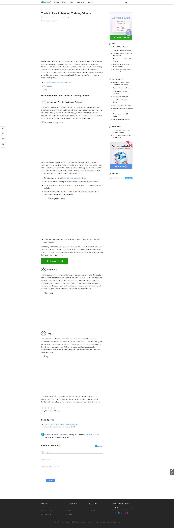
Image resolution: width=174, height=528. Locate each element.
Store (71, 2)
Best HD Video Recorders (120, 96)
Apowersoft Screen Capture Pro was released (122, 71)
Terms (89, 522)
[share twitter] (118, 513)
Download (56, 261)
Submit (50, 481)
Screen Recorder (89, 434)
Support (90, 2)
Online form (68, 510)
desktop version (64, 247)
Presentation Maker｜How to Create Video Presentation (121, 84)
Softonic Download (46, 510)
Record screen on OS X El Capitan (120, 115)
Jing (45, 90)
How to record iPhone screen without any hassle (61, 424)
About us (91, 507)
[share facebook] (114, 513)
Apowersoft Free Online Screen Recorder (58, 82)
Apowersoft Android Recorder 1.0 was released (122, 54)
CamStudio (48, 86)
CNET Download (46, 514)
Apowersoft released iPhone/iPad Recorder (122, 60)
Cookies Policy (102, 522)
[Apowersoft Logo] (47, 2)
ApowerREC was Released (120, 47)
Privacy (95, 522)
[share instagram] (126, 513)
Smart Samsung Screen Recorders (120, 92)
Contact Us (92, 510)
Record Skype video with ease (121, 119)
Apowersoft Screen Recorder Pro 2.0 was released (122, 65)
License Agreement (114, 522)
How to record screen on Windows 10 (123, 110)
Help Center (68, 507)
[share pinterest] (122, 513)
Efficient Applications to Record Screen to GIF (60, 427)
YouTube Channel (46, 507)
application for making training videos (72, 178)
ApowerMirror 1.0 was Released (122, 50)
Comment (99, 446)
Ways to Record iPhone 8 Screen (122, 105)
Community (80, 2)
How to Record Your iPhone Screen (121, 101)
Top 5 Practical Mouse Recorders (122, 88)
